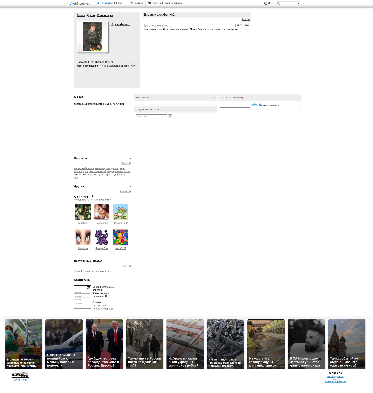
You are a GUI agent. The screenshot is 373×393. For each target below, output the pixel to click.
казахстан (94, 171)
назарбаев (124, 171)
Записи (81, 15)
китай (103, 171)
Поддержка (265, 3)
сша (76, 177)
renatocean (89, 271)
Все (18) (126, 163)
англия (78, 168)
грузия (107, 168)
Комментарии (105, 15)
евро (122, 168)
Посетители (99, 305)
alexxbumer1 (112, 24)
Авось (155, 3)
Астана (104, 65)
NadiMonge (102, 223)
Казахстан (114, 65)
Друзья (91, 15)
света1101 (120, 248)
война (85, 168)
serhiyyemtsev (103, 271)
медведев (112, 171)
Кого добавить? (102, 199)
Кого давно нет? (83, 199)
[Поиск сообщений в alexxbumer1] (254, 104)
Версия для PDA (335, 376)
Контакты (335, 379)
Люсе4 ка (83, 248)
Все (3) (246, 19)
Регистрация (107, 3)
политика (92, 174)
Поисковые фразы (102, 308)
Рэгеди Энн (102, 248)
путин (101, 174)
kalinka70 (83, 223)
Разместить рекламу (335, 381)
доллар (115, 168)
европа (78, 171)
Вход (120, 3)
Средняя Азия (128, 65)
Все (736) (125, 191)
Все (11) (126, 266)
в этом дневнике (270, 105)
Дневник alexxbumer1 (157, 25)
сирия (108, 174)
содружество (119, 174)
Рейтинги (138, 3)
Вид (271, 3)
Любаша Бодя (120, 223)
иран (85, 171)
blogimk (78, 271)
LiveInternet (80, 4)
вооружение (96, 168)
